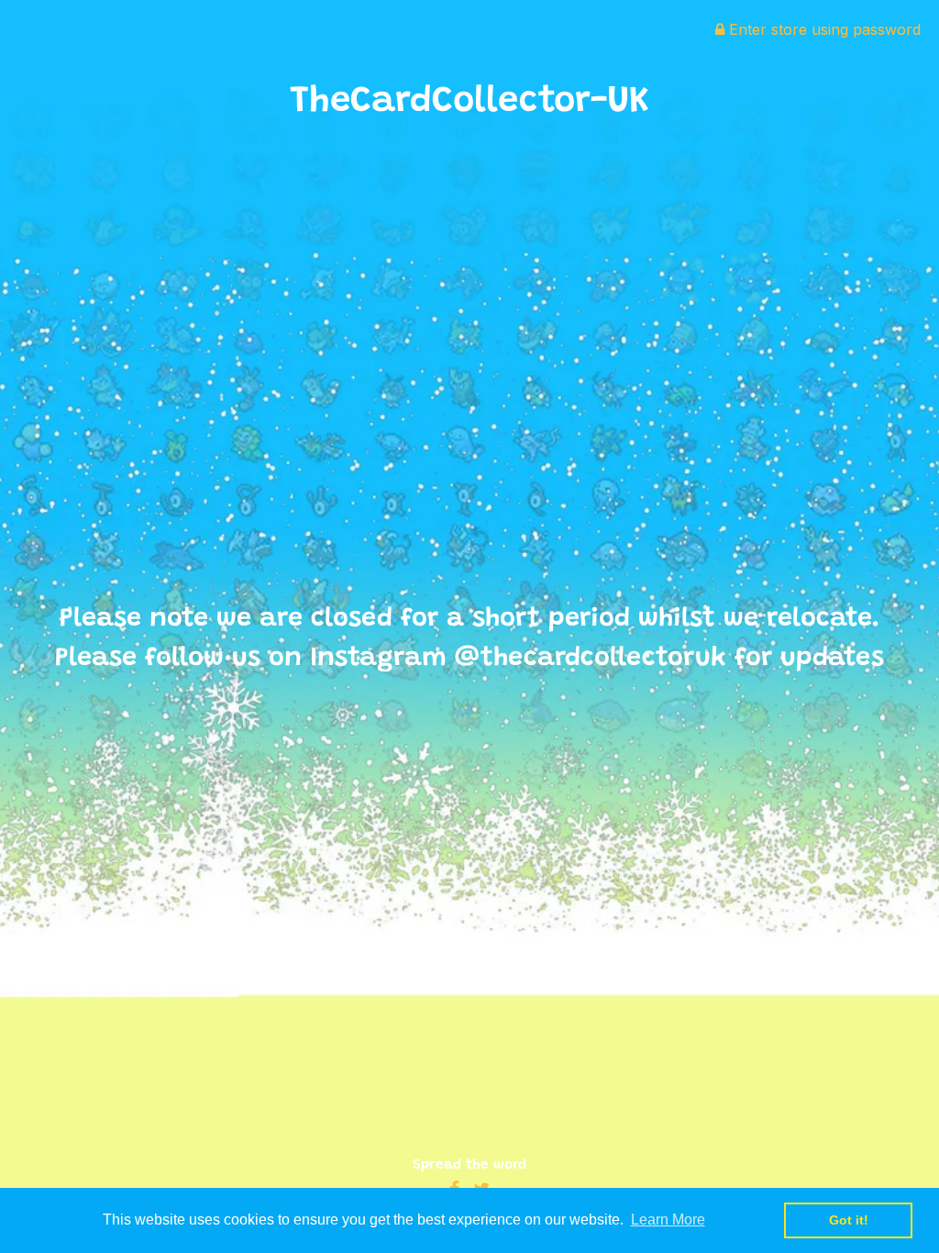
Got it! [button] (848, 1220)
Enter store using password (822, 29)
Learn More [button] (668, 1219)
